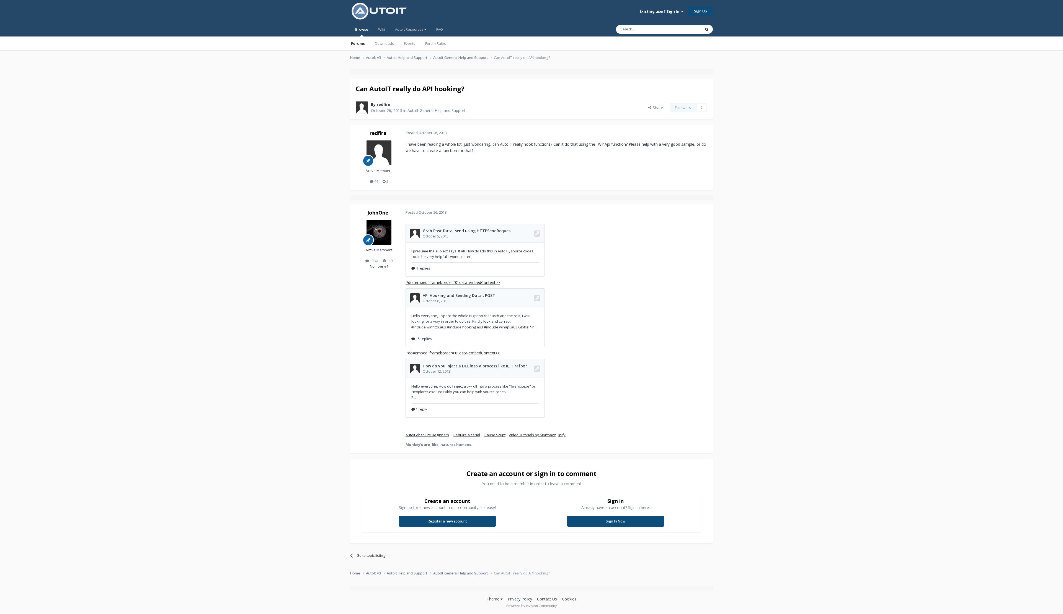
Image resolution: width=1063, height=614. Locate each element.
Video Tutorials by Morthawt (532, 434)
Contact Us (547, 599)
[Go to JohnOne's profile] (379, 232)
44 (375, 181)
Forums (358, 43)
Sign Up (700, 11)
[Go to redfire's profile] (362, 107)
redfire (383, 104)
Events (409, 43)
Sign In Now (615, 521)
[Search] (707, 29)
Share (657, 107)
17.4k (373, 260)
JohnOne (377, 212)
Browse (361, 29)
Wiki (381, 29)
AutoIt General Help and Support (436, 110)
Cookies (569, 599)
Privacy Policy (520, 599)
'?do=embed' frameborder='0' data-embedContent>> (453, 282)
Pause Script (494, 434)
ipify (562, 434)
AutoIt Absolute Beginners (427, 434)
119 (389, 260)
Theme (493, 599)
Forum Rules (435, 43)
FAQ (439, 29)
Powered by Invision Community (531, 605)
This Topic (685, 29)
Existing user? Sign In (660, 11)
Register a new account (447, 521)
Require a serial (466, 434)
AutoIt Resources (409, 29)
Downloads (384, 43)
